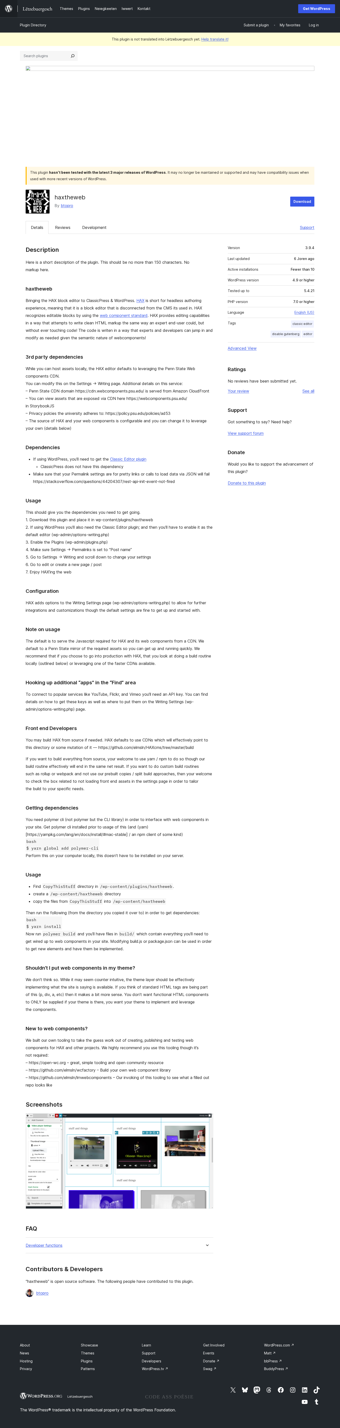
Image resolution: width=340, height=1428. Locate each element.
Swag (210, 1369)
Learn (146, 1345)
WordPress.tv (155, 1369)
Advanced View (242, 348)
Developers (151, 1361)
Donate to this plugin (247, 482)
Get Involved (214, 1345)
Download (302, 201)
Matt (270, 1353)
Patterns (88, 1369)
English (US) (304, 312)
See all (308, 391)
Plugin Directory (33, 25)
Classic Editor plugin (128, 459)
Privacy (26, 1369)
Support (307, 227)
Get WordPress (316, 8)
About (25, 1345)
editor (307, 334)
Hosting (26, 1361)
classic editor (302, 324)
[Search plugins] (73, 56)
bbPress (273, 1361)
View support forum (246, 433)
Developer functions (44, 1245)
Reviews (62, 227)
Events (208, 1353)
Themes (87, 1353)
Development (94, 227)
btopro (67, 205)
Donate (211, 1361)
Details (37, 227)
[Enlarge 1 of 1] (206, 1120)
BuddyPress (276, 1369)
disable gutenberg (285, 334)
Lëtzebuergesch (80, 1396)
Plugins (87, 1361)
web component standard (124, 315)
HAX (140, 300)
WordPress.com (279, 1345)
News (24, 1353)
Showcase (89, 1345)
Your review (238, 391)
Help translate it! (214, 39)
